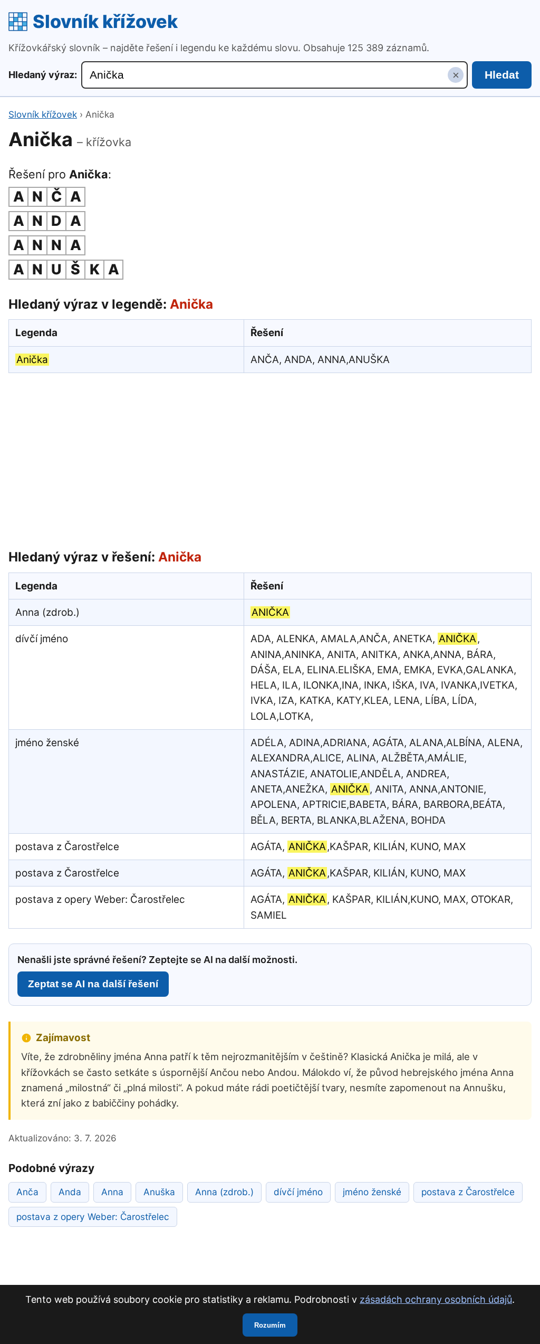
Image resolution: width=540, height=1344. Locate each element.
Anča (27, 1191)
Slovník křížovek (105, 21)
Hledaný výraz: (42, 74)
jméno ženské (372, 1191)
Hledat (502, 75)
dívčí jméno (298, 1191)
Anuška (159, 1191)
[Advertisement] (270, 458)
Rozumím (270, 1325)
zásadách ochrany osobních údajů (436, 1299)
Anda (70, 1191)
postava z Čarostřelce (468, 1191)
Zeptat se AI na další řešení (93, 983)
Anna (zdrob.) (224, 1191)
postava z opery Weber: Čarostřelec (92, 1216)
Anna (112, 1191)
